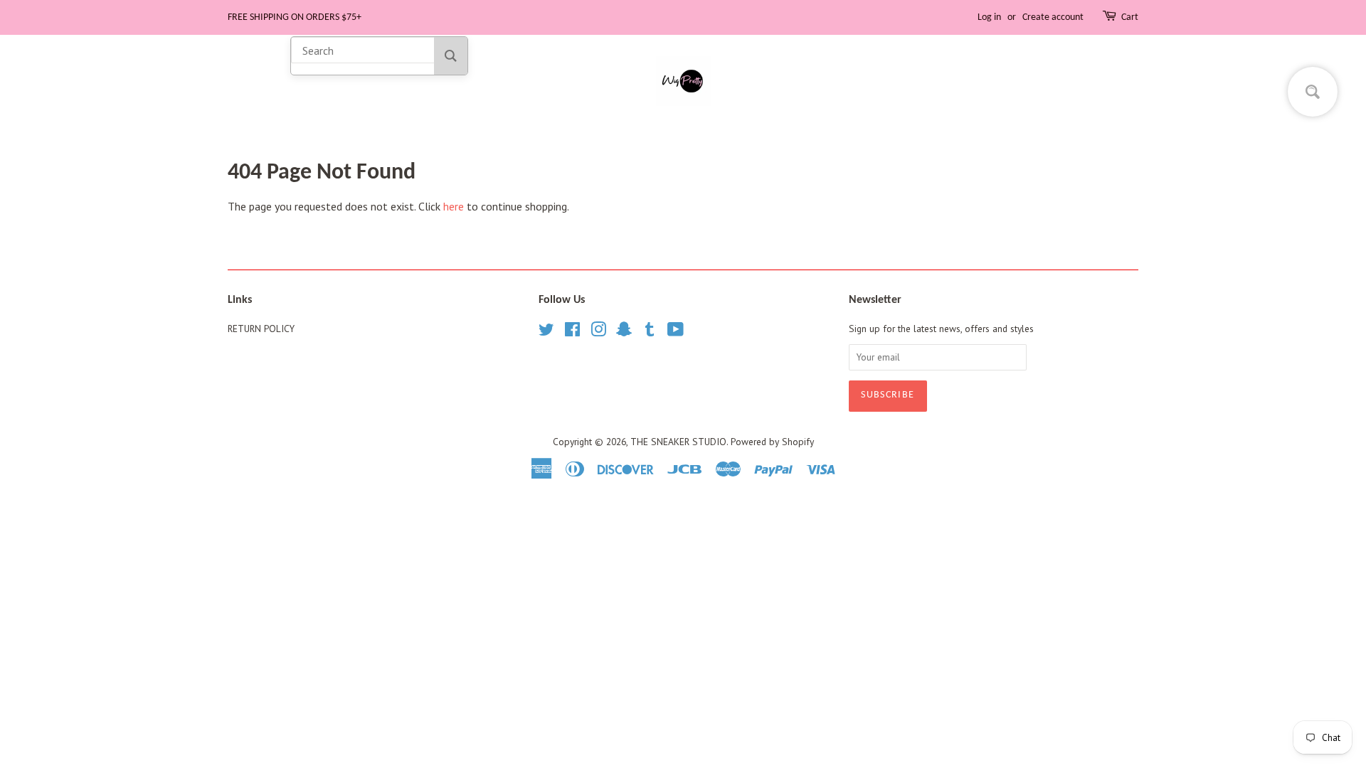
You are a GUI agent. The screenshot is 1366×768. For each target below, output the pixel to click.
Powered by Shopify (772, 441)
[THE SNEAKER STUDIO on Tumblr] (649, 332)
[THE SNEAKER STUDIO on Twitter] (546, 332)
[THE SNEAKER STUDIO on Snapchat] (624, 332)
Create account (1053, 17)
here (453, 206)
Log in (989, 17)
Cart (1129, 17)
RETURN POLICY (261, 328)
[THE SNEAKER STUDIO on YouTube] (675, 332)
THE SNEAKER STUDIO (678, 441)
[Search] (450, 56)
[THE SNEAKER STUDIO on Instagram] (598, 332)
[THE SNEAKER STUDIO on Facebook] (572, 332)
